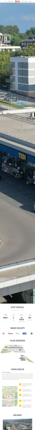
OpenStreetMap (13, 406)
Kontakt (30, 1)
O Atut (6, 1)
